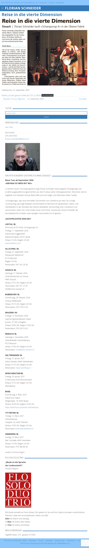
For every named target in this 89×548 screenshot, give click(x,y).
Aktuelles (6, 99)
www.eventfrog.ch (23, 368)
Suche (40, 540)
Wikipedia (60, 2)
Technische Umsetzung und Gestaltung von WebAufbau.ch (44, 543)
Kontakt (49, 540)
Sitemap (32, 540)
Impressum (59, 540)
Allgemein (21, 99)
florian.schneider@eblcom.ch (26, 2)
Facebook (43, 2)
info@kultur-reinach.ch (25, 349)
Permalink (83, 99)
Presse (14, 99)
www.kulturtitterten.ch (24, 428)
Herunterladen (47, 95)
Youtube (51, 2)
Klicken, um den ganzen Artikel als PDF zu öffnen (21, 95)
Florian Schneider (23, 8)
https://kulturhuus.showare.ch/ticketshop (21, 407)
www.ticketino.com (13, 243)
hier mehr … (10, 127)
